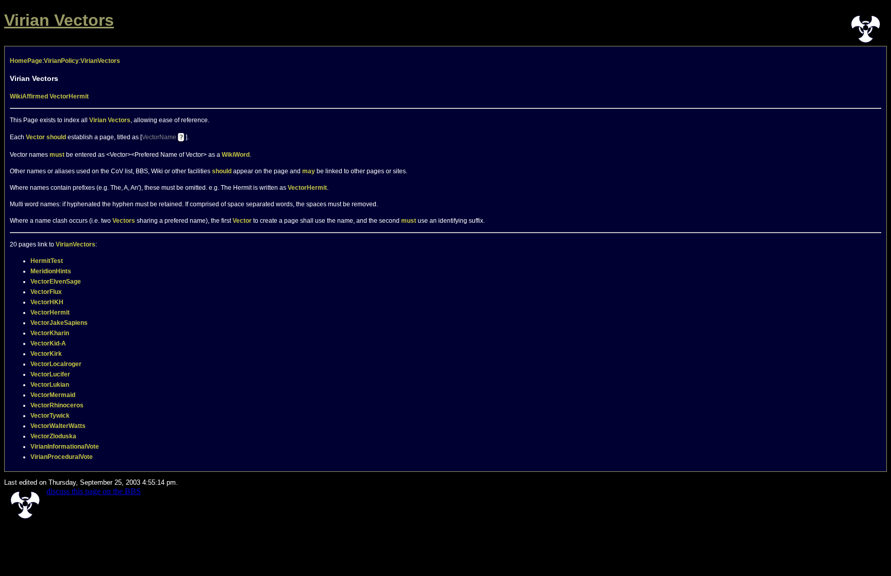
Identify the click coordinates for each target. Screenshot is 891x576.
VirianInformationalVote (64, 446)
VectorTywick (50, 415)
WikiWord (236, 154)
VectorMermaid (52, 395)
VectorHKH (46, 302)
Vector (35, 136)
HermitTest (46, 261)
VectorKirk (46, 353)
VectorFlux (46, 291)
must (57, 154)
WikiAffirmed (29, 96)
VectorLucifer (50, 374)
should (56, 136)
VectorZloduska (53, 436)
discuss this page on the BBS (93, 491)
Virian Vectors (59, 20)
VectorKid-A (48, 343)
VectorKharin (49, 333)
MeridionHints (50, 271)
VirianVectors (100, 60)
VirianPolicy (61, 60)
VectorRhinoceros (57, 405)
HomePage (26, 60)
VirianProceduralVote (61, 456)
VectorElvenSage (55, 281)
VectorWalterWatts (58, 426)
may (308, 171)
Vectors (123, 220)
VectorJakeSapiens (59, 322)
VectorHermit (69, 96)
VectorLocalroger (55, 364)
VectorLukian (49, 384)
